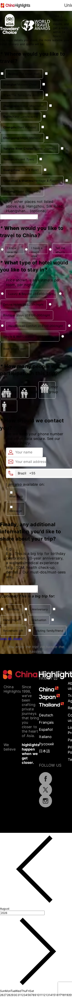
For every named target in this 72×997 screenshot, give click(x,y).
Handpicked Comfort (35, 326)
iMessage (15, 511)
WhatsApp (16, 496)
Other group (52, 389)
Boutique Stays (26, 315)
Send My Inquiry (11, 638)
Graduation (39, 620)
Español (46, 729)
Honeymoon (11, 620)
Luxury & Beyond (31, 293)
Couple (31, 392)
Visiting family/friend (49, 630)
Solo (10, 405)
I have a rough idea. (37, 250)
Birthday (13, 609)
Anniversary (40, 609)
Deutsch (46, 715)
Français (46, 722)
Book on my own (14, 348)
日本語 (44, 751)
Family (13, 392)
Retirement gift (13, 630)
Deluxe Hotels (23, 304)
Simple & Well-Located (29, 336)
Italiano (45, 737)
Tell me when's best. (60, 250)
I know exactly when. (12, 250)
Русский (46, 744)
